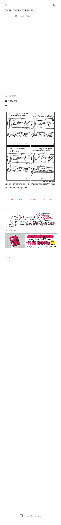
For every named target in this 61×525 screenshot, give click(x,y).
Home (8, 16)
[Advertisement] (30, 57)
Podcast (18, 16)
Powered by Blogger (33, 516)
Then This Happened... (20, 10)
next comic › (49, 199)
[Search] (54, 4)
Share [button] (7, 208)
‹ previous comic (14, 199)
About (29, 16)
